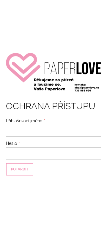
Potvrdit (19, 169)
